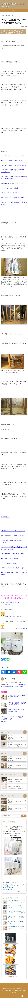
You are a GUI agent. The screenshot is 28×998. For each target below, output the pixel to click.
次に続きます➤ (5, 517)
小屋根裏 (4, 719)
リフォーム (4, 717)
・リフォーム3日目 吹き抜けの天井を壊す (13, 197)
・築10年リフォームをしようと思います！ (13, 160)
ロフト (12, 717)
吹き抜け (20, 717)
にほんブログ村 (5, 605)
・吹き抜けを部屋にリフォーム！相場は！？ (13, 165)
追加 (10, 719)
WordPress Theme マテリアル (17, 988)
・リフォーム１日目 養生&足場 (10, 188)
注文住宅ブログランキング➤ (14, 616)
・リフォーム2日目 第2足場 (9, 192)
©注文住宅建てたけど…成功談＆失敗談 (12, 990)
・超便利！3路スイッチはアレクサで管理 (12, 183)
